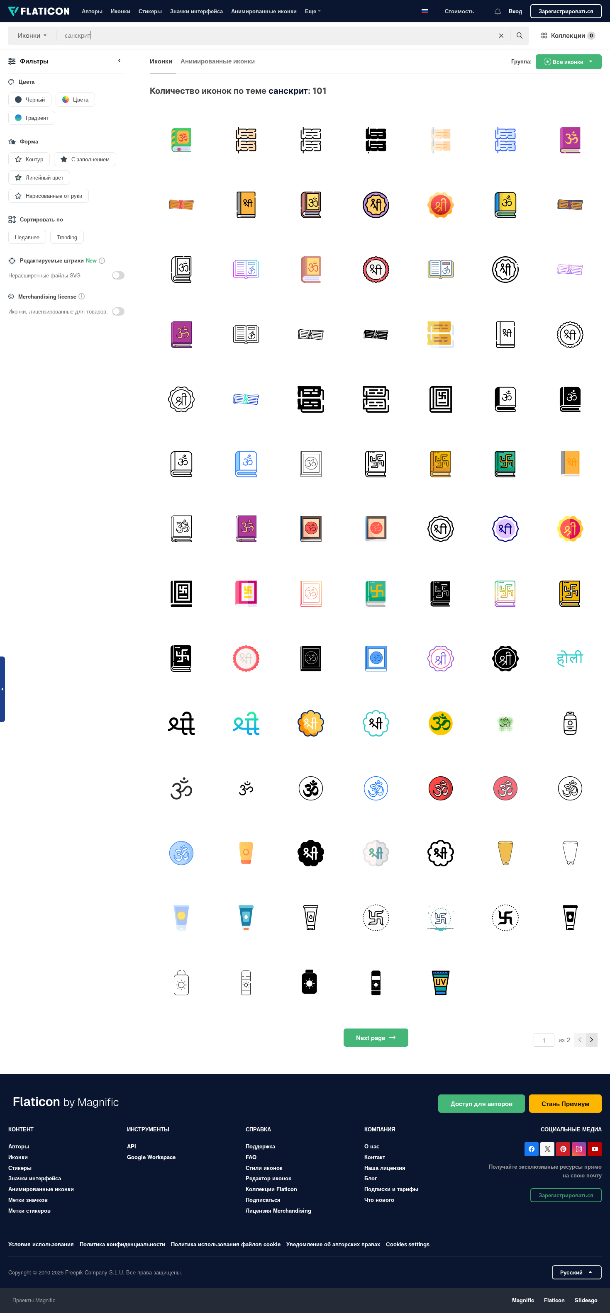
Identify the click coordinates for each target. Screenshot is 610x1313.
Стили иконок (264, 1168)
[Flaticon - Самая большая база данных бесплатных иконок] (38, 11)
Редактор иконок (268, 1178)
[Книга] (376, 464)
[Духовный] (181, 788)
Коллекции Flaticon (271, 1189)
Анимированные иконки (264, 11)
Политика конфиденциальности (122, 1244)
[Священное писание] (181, 205)
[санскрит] (181, 140)
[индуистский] (376, 918)
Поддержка (260, 1146)
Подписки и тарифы (391, 1189)
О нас (371, 1146)
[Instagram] (579, 1149)
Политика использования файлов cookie (226, 1244)
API (131, 1146)
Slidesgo (586, 1300)
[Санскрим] (570, 723)
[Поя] (181, 853)
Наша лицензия (384, 1168)
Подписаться (263, 1200)
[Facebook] (532, 1149)
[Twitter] (547, 1149)
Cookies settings (407, 1244)
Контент (21, 1129)
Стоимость (459, 11)
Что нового (379, 1200)
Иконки (120, 11)
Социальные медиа (571, 1129)
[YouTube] (595, 1149)
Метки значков (28, 1200)
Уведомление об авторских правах (333, 1244)
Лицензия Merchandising (278, 1210)
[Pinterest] (563, 1149)
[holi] (570, 658)
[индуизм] (570, 140)
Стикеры (150, 11)
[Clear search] (501, 36)
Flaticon (554, 1300)
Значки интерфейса (196, 11)
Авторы (92, 11)
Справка (258, 1129)
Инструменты (148, 1129)
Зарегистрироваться (566, 11)
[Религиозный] (311, 788)
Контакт (374, 1157)
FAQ (251, 1157)
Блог (370, 1178)
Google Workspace (151, 1157)
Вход (515, 11)
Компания (379, 1129)
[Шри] (246, 205)
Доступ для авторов (481, 1103)
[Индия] (440, 723)
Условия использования (41, 1244)
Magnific (523, 1300)
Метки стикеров (29, 1210)
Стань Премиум (565, 1103)
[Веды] (311, 205)
